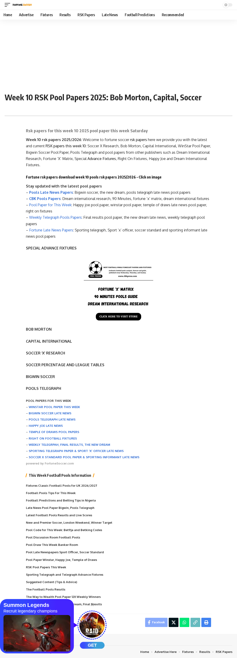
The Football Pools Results (45, 589)
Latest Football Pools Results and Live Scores (59, 515)
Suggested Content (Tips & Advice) (51, 582)
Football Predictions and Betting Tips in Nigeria (61, 500)
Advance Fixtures (101, 158)
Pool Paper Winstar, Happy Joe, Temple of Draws (61, 560)
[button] (8, 5)
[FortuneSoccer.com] (22, 5)
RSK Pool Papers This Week (46, 567)
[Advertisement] (118, 54)
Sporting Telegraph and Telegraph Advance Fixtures (64, 574)
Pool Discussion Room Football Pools (53, 537)
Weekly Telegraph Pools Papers (55, 217)
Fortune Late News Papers (51, 230)
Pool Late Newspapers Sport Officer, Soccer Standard (65, 552)
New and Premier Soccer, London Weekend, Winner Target (69, 522)
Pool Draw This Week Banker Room (52, 545)
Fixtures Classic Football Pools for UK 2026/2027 (61, 485)
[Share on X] (173, 622)
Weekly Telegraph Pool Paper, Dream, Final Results (64, 604)
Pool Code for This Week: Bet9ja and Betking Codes (64, 530)
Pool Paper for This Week (50, 205)
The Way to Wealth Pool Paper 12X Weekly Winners (63, 597)
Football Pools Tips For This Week (51, 493)
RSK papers (55, 146)
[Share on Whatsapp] (184, 622)
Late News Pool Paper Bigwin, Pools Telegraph (60, 508)
